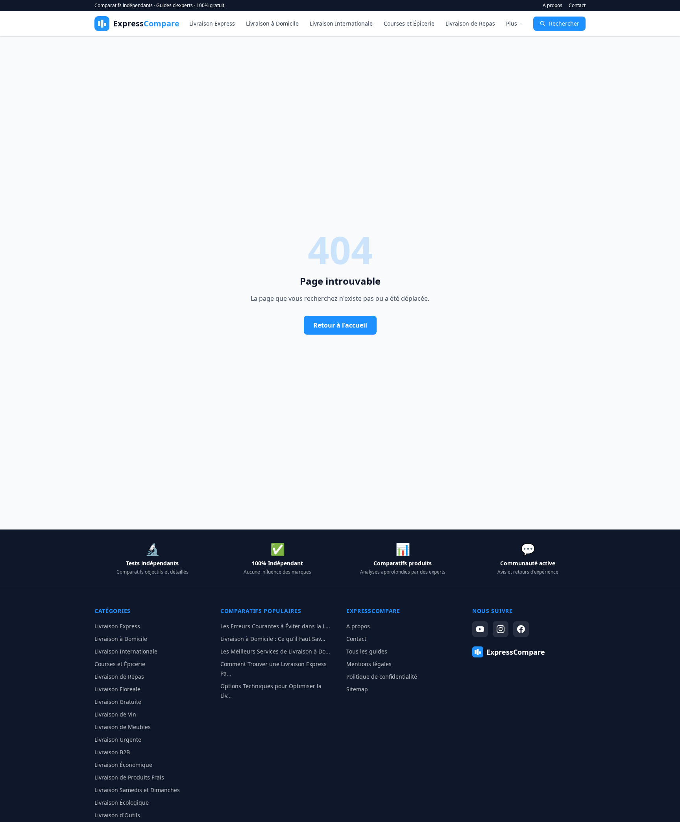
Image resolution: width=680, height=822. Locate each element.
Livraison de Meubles (122, 727)
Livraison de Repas (470, 23)
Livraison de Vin (115, 714)
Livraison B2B (112, 752)
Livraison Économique (123, 764)
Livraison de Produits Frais (129, 777)
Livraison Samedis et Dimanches (137, 790)
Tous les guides (366, 651)
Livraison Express (212, 23)
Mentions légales (369, 664)
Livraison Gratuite (117, 701)
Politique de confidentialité (381, 676)
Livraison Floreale (117, 689)
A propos (552, 5)
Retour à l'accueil (340, 325)
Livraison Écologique (121, 802)
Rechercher (564, 23)
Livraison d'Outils (117, 815)
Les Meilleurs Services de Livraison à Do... (275, 651)
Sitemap (357, 689)
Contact (577, 5)
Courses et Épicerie (409, 23)
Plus (511, 23)
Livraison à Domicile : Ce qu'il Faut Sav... (272, 638)
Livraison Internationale (341, 23)
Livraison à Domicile (272, 23)
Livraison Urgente (117, 739)
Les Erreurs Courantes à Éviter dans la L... (275, 626)
